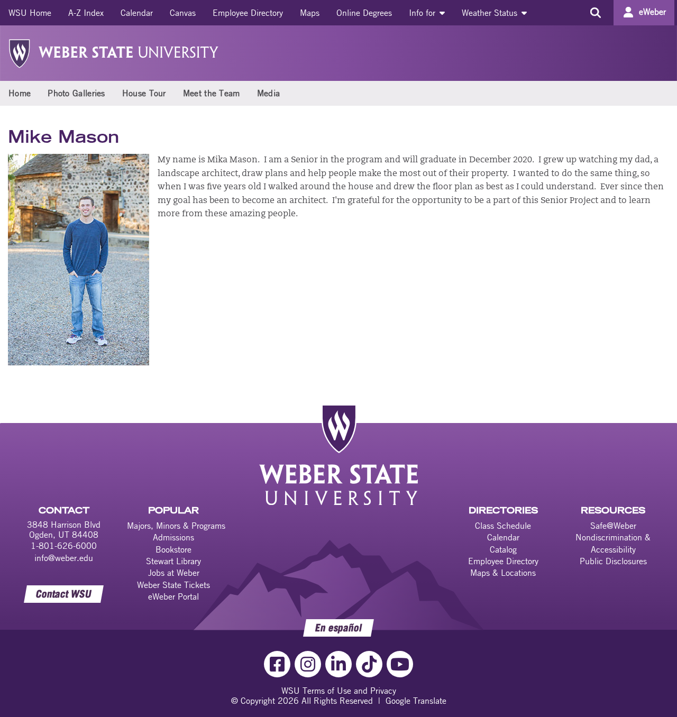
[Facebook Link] (277, 664)
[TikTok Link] (369, 664)
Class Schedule (503, 525)
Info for (423, 12)
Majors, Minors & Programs (176, 525)
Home (19, 93)
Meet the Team (211, 93)
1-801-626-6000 (64, 545)
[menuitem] (30, 13)
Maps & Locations (503, 572)
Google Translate (416, 700)
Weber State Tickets (173, 585)
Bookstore (173, 549)
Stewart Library (173, 561)
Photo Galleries (76, 93)
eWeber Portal (173, 596)
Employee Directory (248, 12)
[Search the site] (595, 12)
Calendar (137, 12)
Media (268, 93)
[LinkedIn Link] (338, 664)
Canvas (183, 12)
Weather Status (491, 12)
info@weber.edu (63, 558)
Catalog (503, 549)
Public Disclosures (613, 561)
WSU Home (29, 12)
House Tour (144, 93)
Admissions (173, 537)
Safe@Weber (613, 525)
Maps (309, 12)
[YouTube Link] (400, 664)
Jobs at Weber (173, 572)
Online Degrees (364, 12)
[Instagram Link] (308, 664)
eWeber (652, 11)
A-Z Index (86, 12)
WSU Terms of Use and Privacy (338, 690)
